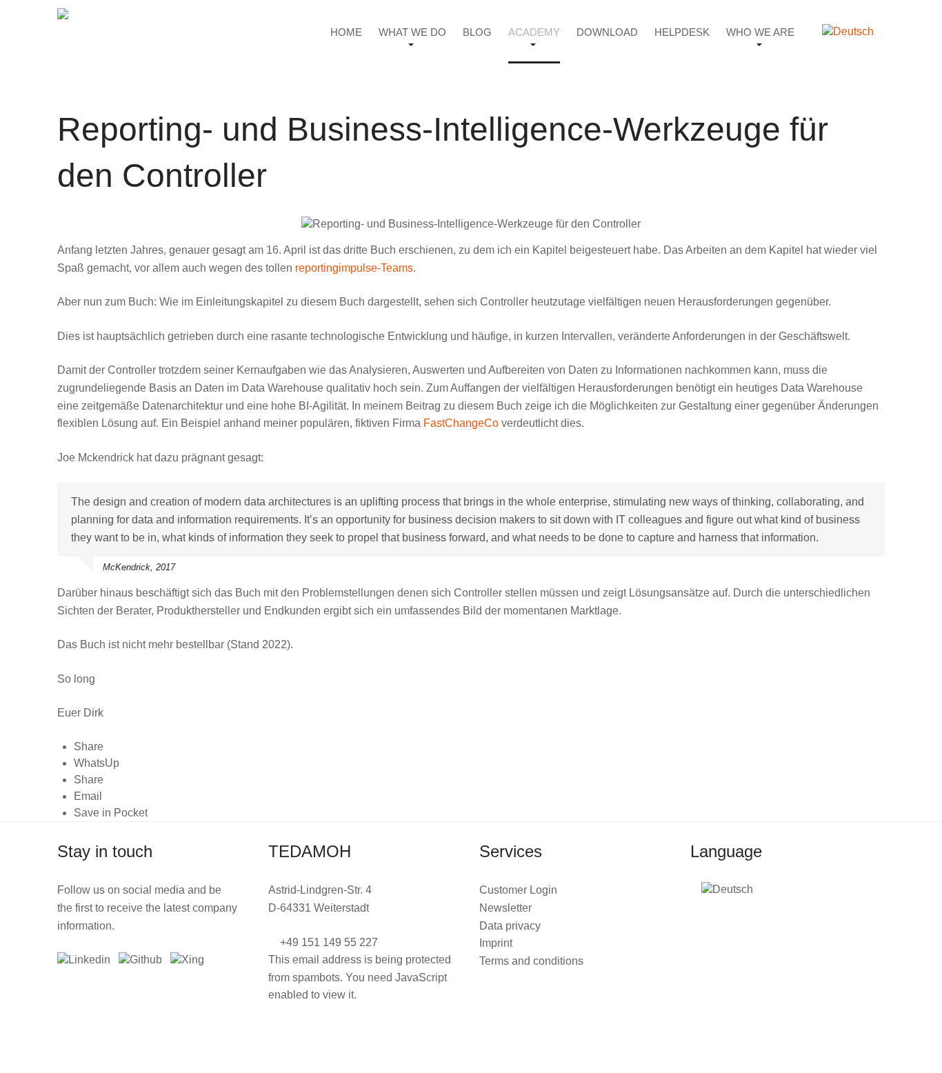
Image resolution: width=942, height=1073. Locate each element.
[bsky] (140, 959)
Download (607, 32)
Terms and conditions (531, 961)
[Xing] (187, 959)
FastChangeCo (461, 423)
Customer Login (518, 890)
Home (346, 32)
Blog (477, 32)
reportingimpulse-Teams (354, 268)
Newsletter (505, 908)
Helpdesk (682, 32)
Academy (534, 32)
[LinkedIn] (83, 959)
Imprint (495, 943)
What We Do (412, 32)
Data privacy (510, 926)
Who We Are (760, 32)
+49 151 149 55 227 (329, 942)
